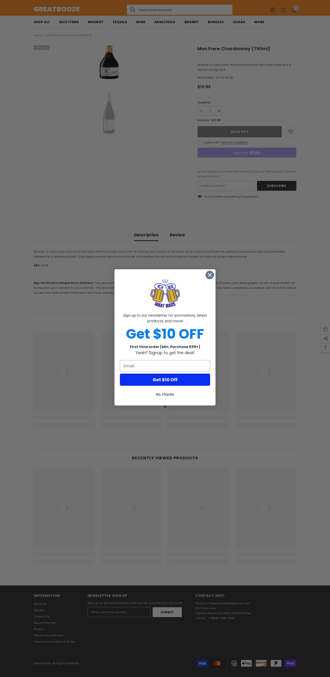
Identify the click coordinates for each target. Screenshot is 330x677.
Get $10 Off (165, 380)
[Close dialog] (210, 275)
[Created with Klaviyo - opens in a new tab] (165, 406)
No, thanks (165, 394)
